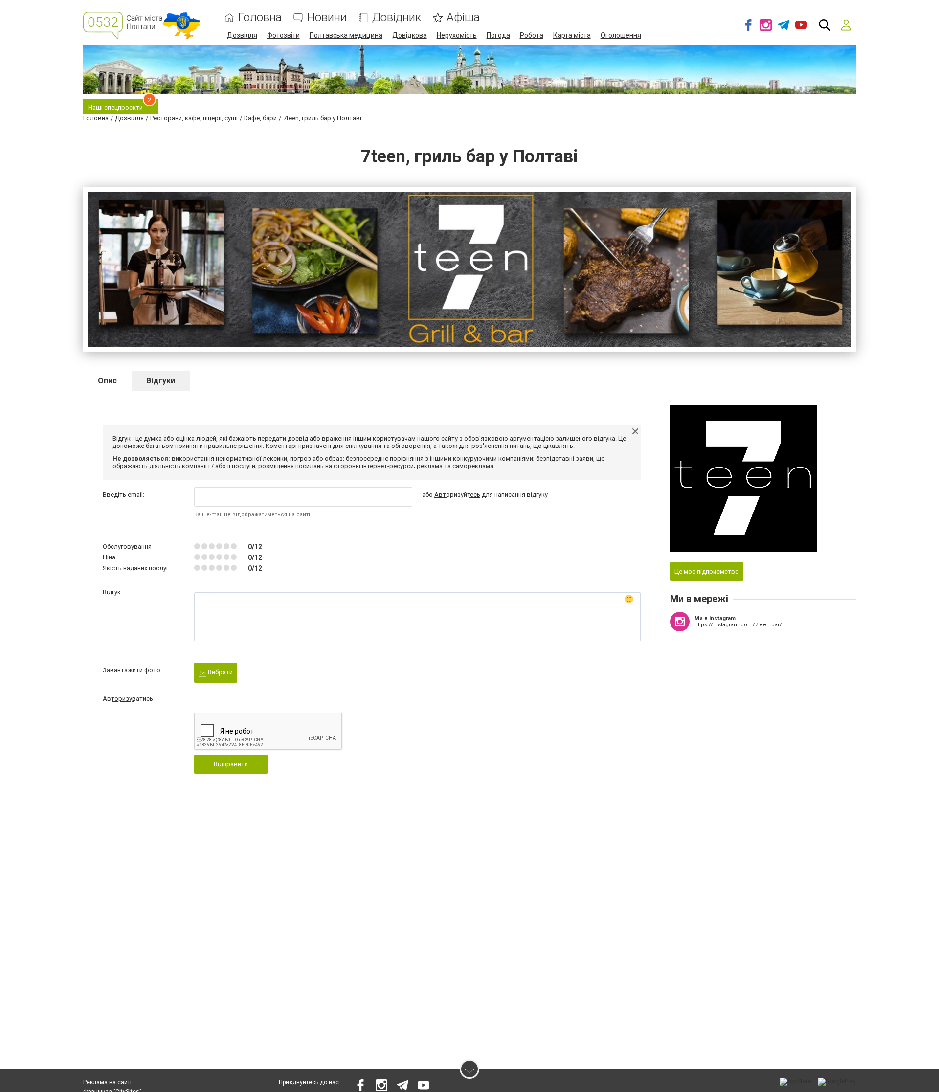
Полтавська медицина (346, 35)
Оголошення (621, 35)
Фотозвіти (283, 35)
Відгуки (160, 380)
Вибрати (219, 672)
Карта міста (572, 35)
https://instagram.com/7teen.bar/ (738, 625)
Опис (107, 380)
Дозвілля (242, 35)
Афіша (463, 17)
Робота (531, 35)
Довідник (396, 17)
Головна (260, 17)
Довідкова (409, 35)
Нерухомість (457, 35)
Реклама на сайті (107, 1082)
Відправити (231, 764)
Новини (327, 17)
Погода (498, 35)
